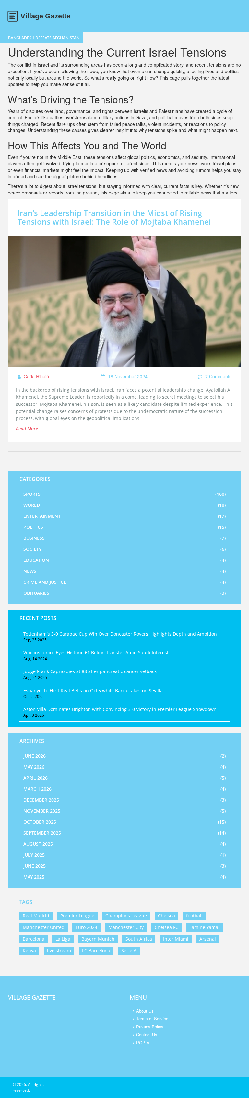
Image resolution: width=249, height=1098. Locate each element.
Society (124, 549)
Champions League (126, 916)
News (124, 571)
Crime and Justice (124, 582)
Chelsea (166, 916)
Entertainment (124, 516)
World (124, 505)
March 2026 (124, 789)
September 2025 (124, 833)
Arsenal (207, 939)
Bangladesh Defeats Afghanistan (43, 37)
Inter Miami (175, 939)
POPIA (142, 1042)
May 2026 (124, 767)
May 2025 (124, 877)
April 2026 (124, 778)
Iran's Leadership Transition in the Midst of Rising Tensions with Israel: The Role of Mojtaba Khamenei (114, 217)
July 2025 (124, 855)
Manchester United (44, 927)
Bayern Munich (97, 939)
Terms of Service (152, 1018)
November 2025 (124, 811)
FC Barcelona (96, 951)
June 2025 (124, 866)
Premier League (77, 916)
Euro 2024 (86, 927)
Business (124, 538)
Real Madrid (36, 916)
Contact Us (146, 1034)
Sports (124, 494)
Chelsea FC (166, 927)
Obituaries (124, 593)
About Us (145, 1011)
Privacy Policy (149, 1027)
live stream (59, 951)
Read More (27, 429)
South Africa (138, 939)
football (194, 916)
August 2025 (124, 844)
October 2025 (124, 822)
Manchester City (126, 927)
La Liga (62, 939)
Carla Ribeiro (36, 376)
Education (124, 560)
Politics (124, 527)
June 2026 (124, 756)
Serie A (128, 951)
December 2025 (124, 800)
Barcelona (33, 939)
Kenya (29, 951)
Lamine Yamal (204, 927)
